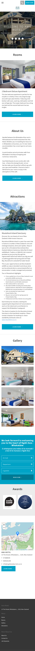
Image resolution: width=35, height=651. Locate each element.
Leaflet (16, 549)
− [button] (4, 527)
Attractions (4, 626)
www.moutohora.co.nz (9, 320)
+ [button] (4, 525)
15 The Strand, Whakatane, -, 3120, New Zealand (16, 555)
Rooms (3, 620)
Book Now (16, 477)
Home (3, 617)
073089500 (6, 558)
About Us (4, 635)
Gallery (3, 623)
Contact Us (4, 638)
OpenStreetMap (23, 549)
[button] (2, 77)
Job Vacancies (5, 641)
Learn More (16, 114)
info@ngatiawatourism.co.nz (12, 564)
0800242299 (7, 561)
